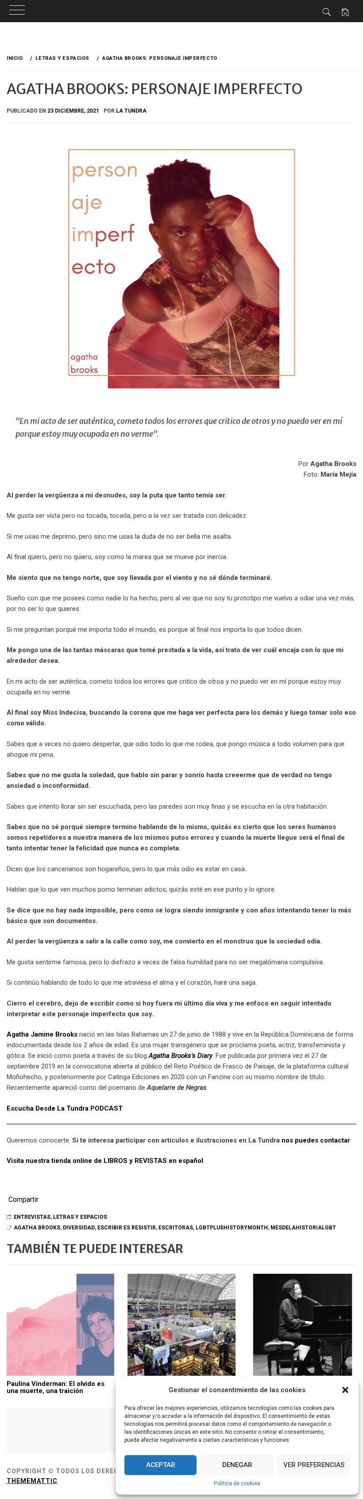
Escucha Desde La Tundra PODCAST (65, 1108)
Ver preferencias (313, 1465)
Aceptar (160, 1465)
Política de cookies (237, 1483)
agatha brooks (37, 1228)
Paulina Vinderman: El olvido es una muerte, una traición (55, 1387)
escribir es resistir (126, 1228)
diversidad (79, 1228)
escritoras (175, 1228)
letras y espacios (80, 1217)
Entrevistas (32, 1217)
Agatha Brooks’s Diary (180, 1056)
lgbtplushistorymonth (232, 1228)
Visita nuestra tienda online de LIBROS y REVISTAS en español (105, 1161)
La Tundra (131, 111)
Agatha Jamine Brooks (42, 1034)
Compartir (23, 1199)
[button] (345, 1389)
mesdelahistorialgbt (303, 1228)
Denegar (237, 1465)
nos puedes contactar (316, 1140)
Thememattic (32, 1480)
